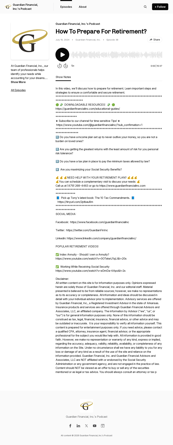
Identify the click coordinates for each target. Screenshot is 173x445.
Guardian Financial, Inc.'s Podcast (25, 6)
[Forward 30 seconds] (65, 65)
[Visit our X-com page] (86, 425)
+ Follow (160, 6)
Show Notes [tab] (63, 77)
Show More (18, 82)
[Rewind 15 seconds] (59, 65)
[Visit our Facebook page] (70, 425)
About (82, 6)
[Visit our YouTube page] (94, 425)
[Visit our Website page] (102, 425)
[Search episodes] (145, 7)
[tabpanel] (109, 231)
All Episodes (18, 90)
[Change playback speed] (72, 65)
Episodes (66, 6)
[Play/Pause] (62, 54)
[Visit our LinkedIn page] (78, 425)
